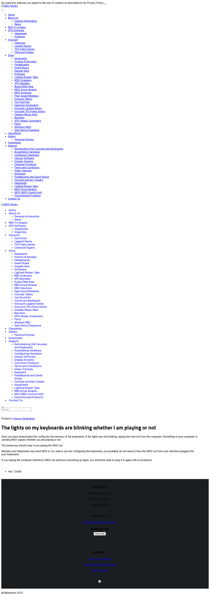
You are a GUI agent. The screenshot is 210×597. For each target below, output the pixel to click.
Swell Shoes (21, 67)
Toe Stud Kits (22, 102)
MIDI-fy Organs (17, 27)
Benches (19, 117)
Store (11, 55)
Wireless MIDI (22, 127)
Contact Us (14, 198)
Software (19, 74)
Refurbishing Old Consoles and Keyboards (38, 148)
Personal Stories (24, 139)
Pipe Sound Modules (26, 95)
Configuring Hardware (26, 155)
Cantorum (19, 42)
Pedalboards (21, 64)
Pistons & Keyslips (25, 61)
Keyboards (20, 58)
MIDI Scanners (23, 80)
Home (11, 14)
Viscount (13, 39)
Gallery (12, 136)
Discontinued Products (27, 195)
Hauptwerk (20, 33)
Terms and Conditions (26, 167)
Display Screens (23, 161)
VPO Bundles (22, 83)
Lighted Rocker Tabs (26, 77)
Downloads (14, 142)
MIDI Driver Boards (25, 89)
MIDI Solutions (23, 92)
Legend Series (22, 46)
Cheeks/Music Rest (25, 114)
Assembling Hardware (27, 152)
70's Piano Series (24, 49)
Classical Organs (24, 52)
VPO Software (16, 30)
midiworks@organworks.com (99, 522)
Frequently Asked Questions (100, 564)
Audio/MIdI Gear (23, 86)
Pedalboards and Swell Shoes (31, 176)
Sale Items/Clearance (26, 130)
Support (12, 145)
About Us (13, 18)
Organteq (19, 36)
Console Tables (23, 99)
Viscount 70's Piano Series (29, 111)
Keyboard (19, 173)
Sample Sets (21, 71)
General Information (25, 21)
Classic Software (24, 158)
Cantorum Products (25, 164)
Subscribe (100, 534)
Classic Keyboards (24, 418)
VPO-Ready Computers (27, 120)
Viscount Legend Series (28, 108)
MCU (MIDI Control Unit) (28, 192)
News (17, 24)
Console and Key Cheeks (28, 180)
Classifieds (14, 133)
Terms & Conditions (100, 558)
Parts (17, 124)
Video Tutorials (23, 170)
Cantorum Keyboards (26, 105)
